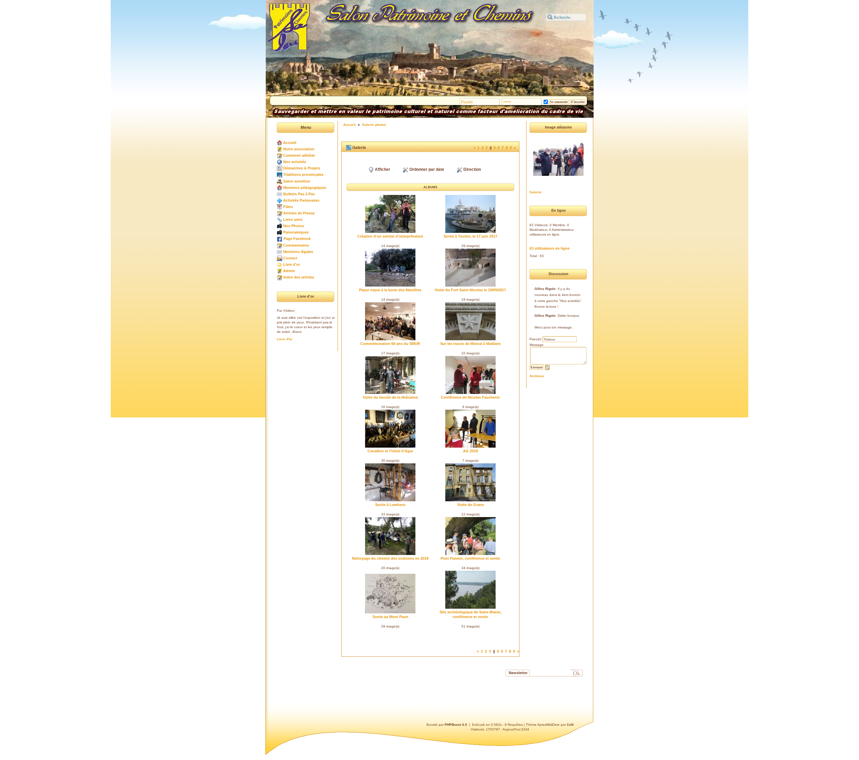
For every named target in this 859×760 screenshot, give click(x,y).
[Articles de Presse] (279, 213)
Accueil (289, 143)
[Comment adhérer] (279, 155)
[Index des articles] (279, 277)
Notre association (298, 149)
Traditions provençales (303, 174)
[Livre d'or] (279, 264)
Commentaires (296, 245)
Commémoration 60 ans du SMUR (390, 344)
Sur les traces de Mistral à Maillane (470, 344)
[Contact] (279, 258)
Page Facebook (297, 239)
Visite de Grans (470, 505)
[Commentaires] (279, 245)
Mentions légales (298, 252)
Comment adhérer (299, 155)
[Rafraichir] (547, 367)
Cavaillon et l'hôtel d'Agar (390, 451)
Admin (289, 271)
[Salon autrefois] (279, 181)
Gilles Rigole (545, 289)
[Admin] (279, 271)
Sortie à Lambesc (390, 505)
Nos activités (294, 162)
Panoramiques (296, 232)
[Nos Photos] (279, 226)
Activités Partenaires (301, 200)
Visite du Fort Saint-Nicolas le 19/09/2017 (470, 290)
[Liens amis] (279, 219)
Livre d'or (291, 264)
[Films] (279, 207)
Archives (536, 376)
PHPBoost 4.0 (456, 724)
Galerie (535, 192)
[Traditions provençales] (279, 174)
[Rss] (348, 148)
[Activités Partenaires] (279, 200)
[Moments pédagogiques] (279, 188)
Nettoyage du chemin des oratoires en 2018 (390, 558)
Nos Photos (293, 226)
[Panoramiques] (279, 232)
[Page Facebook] (280, 239)
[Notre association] (279, 149)
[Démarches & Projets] (279, 168)
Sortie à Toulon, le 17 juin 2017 (470, 236)
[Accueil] (279, 143)
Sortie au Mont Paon (390, 617)
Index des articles (298, 277)
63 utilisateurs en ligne (549, 248)
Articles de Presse (299, 213)
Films (288, 207)
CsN (570, 724)
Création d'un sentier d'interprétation (390, 236)
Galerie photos (374, 124)
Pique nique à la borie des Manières (390, 290)
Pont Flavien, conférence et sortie (470, 558)
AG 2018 (470, 451)
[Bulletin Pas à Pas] (279, 194)
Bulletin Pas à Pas (299, 194)
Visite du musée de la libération (390, 397)
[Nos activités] (279, 162)
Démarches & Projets (301, 168)
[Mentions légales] (279, 252)
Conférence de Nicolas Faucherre (470, 397)
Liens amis (292, 219)
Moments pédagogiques (304, 188)
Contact (290, 258)
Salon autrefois (296, 181)
